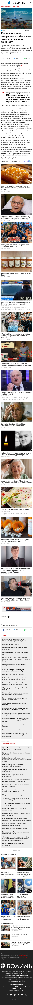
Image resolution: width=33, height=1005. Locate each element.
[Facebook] (7, 994)
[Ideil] (16, 999)
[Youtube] (22, 994)
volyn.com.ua (22, 955)
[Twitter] (11, 994)
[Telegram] (18, 994)
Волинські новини (6, 6)
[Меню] (2, 2)
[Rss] (26, 995)
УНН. (22, 66)
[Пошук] (31, 2)
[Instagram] (14, 994)
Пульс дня (16, 6)
